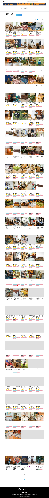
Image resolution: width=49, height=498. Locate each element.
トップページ (6, 10)
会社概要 (13, 494)
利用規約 (15, 494)
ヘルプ (36, 494)
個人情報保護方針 (21, 494)
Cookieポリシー (25, 494)
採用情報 (18, 494)
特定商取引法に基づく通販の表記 (31, 494)
